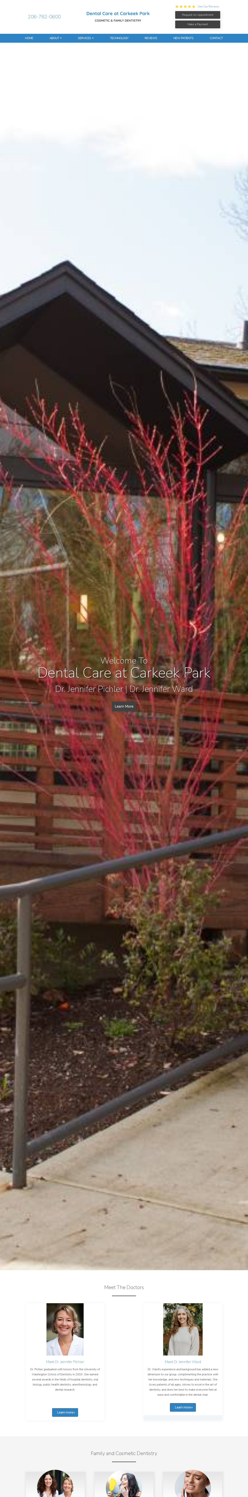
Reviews (151, 38)
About (54, 38)
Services (84, 38)
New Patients (184, 38)
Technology (119, 38)
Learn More (124, 706)
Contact (216, 38)
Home (29, 38)
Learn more (65, 1412)
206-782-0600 (44, 16)
